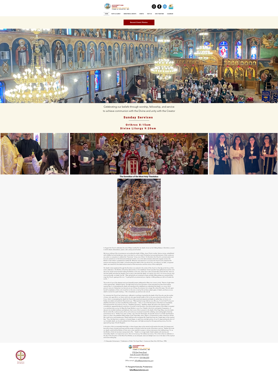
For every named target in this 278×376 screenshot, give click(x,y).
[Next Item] (275, 154)
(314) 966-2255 (144, 358)
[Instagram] (154, 6)
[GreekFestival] (165, 6)
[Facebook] (159, 6)
